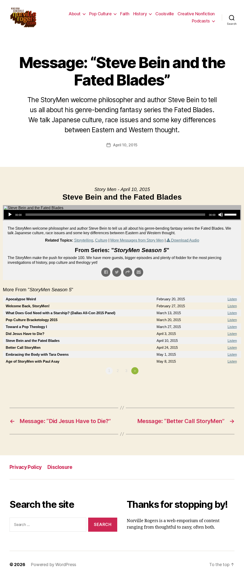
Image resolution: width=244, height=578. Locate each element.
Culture (101, 240)
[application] (122, 214)
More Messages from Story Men (137, 240)
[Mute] (220, 214)
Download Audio (185, 240)
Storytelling (83, 240)
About (75, 13)
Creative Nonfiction (196, 13)
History (140, 13)
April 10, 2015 (125, 145)
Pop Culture (100, 13)
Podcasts (201, 20)
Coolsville (164, 13)
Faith (124, 13)
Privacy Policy (26, 467)
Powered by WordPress (53, 564)
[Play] (10, 214)
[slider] (231, 214)
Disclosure (59, 467)
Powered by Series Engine (223, 384)
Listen (232, 299)
